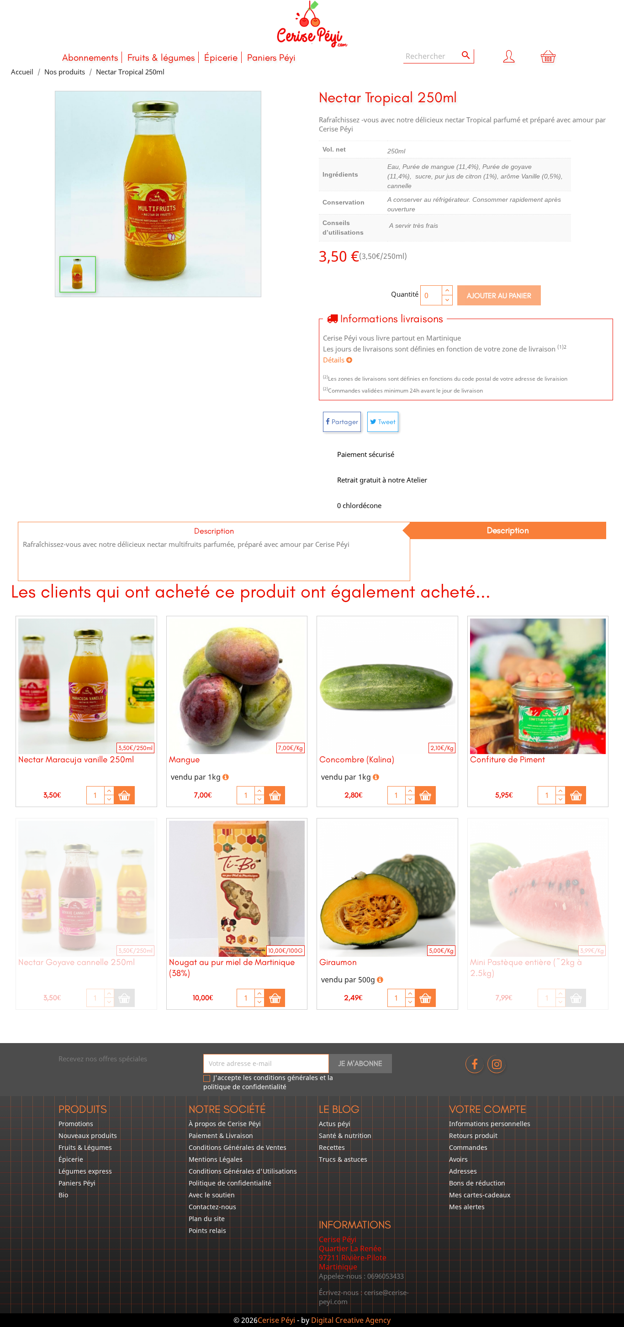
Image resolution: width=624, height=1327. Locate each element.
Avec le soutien (212, 1195)
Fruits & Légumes (85, 1147)
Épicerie (221, 57)
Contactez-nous (212, 1206)
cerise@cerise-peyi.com (364, 1297)
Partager (344, 422)
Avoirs (458, 1159)
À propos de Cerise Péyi (225, 1123)
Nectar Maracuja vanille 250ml (76, 759)
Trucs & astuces (343, 1159)
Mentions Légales (216, 1159)
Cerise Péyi (276, 1320)
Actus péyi (334, 1123)
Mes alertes (467, 1206)
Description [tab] (508, 530)
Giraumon (338, 962)
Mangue (184, 759)
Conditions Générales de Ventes (237, 1147)
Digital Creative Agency (351, 1320)
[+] (109, 791)
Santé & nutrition (345, 1135)
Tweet (386, 422)
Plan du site (207, 1218)
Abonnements (90, 57)
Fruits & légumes (161, 57)
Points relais (207, 1230)
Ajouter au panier (499, 295)
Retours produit (473, 1135)
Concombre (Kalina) (356, 759)
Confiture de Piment (507, 759)
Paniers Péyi (271, 57)
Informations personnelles (489, 1123)
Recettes (332, 1147)
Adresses (463, 1171)
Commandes (468, 1147)
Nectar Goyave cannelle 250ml (76, 962)
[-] (109, 799)
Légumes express (85, 1171)
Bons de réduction (477, 1183)
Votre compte (487, 1109)
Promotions (75, 1123)
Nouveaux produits (87, 1135)
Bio (63, 1195)
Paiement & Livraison (221, 1135)
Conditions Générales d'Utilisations (243, 1171)
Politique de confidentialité (230, 1183)
